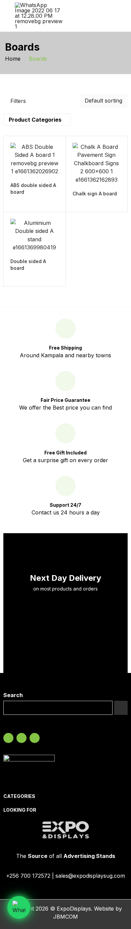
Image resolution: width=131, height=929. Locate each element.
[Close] (123, 100)
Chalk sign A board (95, 193)
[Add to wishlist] (51, 179)
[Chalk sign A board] (97, 163)
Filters (18, 101)
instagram (21, 738)
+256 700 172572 (28, 875)
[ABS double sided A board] (34, 159)
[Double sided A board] (34, 235)
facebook (8, 738)
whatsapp (35, 738)
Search (13, 695)
